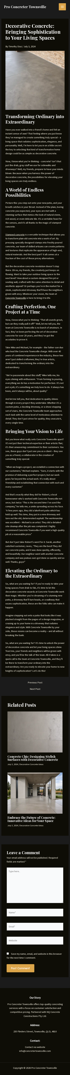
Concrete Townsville (15, 297)
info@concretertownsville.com (35, 1050)
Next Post (35, 689)
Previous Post (35, 682)
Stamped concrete (15, 234)
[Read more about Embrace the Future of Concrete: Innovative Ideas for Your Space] (34, 792)
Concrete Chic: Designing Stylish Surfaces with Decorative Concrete (32, 758)
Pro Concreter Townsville (25, 6)
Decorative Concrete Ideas (31, 764)
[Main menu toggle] (62, 6)
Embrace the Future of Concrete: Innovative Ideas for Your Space (31, 819)
